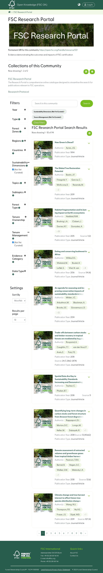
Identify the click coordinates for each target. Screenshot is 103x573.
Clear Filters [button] (39, 123)
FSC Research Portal (19, 79)
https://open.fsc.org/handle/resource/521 (58, 50)
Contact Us (74, 555)
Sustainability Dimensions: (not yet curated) (49, 112)
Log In (90, 5)
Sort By (16, 295)
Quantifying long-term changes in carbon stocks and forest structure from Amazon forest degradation (70, 414)
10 (81, 533)
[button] (79, 4)
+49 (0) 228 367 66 (52, 561)
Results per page (18, 312)
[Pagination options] (92, 71)
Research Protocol (18, 92)
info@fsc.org (50, 558)
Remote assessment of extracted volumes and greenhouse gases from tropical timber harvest (70, 453)
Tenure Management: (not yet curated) (48, 117)
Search (86, 103)
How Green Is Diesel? (64, 142)
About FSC (74, 553)
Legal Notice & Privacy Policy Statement (55, 569)
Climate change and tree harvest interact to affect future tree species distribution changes (70, 498)
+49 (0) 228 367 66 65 (51, 555)
